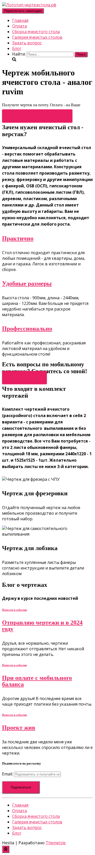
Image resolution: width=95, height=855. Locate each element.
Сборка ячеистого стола (36, 31)
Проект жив (18, 727)
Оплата (19, 26)
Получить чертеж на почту (37, 116)
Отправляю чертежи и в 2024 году (42, 625)
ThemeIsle (56, 843)
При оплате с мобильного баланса (37, 681)
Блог (16, 48)
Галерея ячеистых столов (37, 37)
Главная (20, 20)
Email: (8, 774)
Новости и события (14, 609)
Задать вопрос (27, 43)
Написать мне (24, 377)
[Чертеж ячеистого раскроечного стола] (29, 5)
